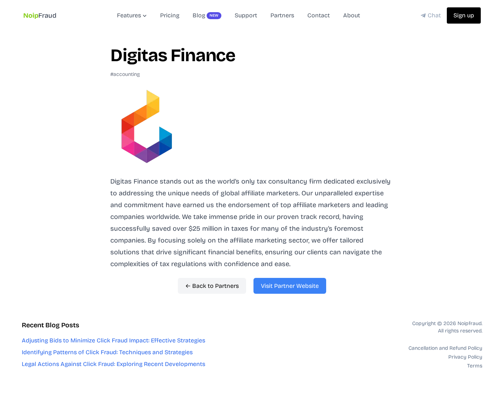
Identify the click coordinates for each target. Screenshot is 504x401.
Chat (434, 15)
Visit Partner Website (290, 285)
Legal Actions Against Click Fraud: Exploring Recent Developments (113, 363)
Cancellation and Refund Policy (445, 348)
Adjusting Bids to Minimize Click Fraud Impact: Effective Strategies (113, 340)
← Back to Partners (212, 285)
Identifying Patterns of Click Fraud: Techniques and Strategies (107, 352)
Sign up (463, 15)
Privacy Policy (465, 357)
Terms (474, 366)
